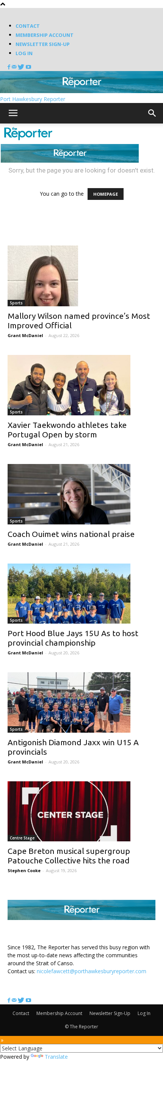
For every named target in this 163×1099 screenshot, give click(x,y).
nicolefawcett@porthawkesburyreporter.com (91, 971)
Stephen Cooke (24, 870)
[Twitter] (22, 67)
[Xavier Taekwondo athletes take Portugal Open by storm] (81, 385)
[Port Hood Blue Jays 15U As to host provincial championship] (81, 594)
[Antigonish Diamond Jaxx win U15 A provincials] (81, 702)
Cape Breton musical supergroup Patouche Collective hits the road (69, 855)
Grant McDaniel (25, 335)
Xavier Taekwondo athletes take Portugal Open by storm (67, 429)
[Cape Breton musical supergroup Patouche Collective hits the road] (81, 811)
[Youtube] (28, 67)
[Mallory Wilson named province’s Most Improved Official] (81, 275)
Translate (56, 1056)
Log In (24, 53)
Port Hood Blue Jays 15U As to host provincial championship (73, 638)
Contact (28, 25)
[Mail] (15, 67)
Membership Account (45, 35)
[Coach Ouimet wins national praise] (81, 494)
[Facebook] (10, 67)
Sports (16, 303)
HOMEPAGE (105, 194)
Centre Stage (22, 838)
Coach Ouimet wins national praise (71, 533)
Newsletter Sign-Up (43, 44)
